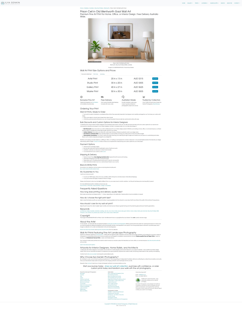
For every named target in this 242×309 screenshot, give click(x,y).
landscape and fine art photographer (116, 223)
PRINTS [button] (196, 3)
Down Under (114, 211)
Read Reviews (156, 104)
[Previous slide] (88, 40)
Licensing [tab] (102, 74)
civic (110, 211)
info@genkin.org (142, 274)
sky (98, 212)
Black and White (83, 290)
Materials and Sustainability (114, 287)
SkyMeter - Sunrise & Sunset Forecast (115, 291)
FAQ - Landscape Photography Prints (116, 273)
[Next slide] (153, 40)
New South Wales (99, 8)
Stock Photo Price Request (113, 286)
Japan (81, 277)
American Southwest (84, 279)
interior (138, 211)
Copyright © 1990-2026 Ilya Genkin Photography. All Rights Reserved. (121, 304)
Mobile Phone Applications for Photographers (117, 299)
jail (141, 211)
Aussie (88, 211)
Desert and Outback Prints (85, 285)
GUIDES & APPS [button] (213, 3)
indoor (131, 211)
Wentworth (106, 8)
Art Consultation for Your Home (114, 277)
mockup (89, 263)
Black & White (96, 185)
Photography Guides (112, 297)
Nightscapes (82, 289)
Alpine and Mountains (85, 280)
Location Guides (111, 296)
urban (111, 212)
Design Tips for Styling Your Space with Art (116, 279)
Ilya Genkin (95, 102)
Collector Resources (112, 282)
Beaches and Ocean (84, 282)
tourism (101, 212)
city (107, 211)
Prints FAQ (90, 185)
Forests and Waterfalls (84, 286)
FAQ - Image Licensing (112, 283)
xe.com (104, 151)
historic (128, 211)
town (105, 212)
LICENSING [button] (204, 3)
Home (81, 8)
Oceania (82, 212)
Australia (91, 8)
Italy (81, 276)
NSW (157, 211)
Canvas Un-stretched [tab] (86, 74)
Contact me (97, 141)
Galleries (86, 8)
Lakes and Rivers (83, 287)
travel (108, 212)
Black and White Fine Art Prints (114, 276)
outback (89, 212)
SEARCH (223, 3)
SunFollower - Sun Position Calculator (116, 294)
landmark (145, 211)
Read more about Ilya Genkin (87, 229)
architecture (83, 211)
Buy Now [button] (155, 78)
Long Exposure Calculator (113, 293)
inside (135, 211)
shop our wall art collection (116, 266)
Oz (92, 212)
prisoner (95, 212)
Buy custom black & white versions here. (89, 169)
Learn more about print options (87, 244)
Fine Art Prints (83, 185)
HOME (183, 3)
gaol (125, 211)
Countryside (82, 283)
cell (105, 211)
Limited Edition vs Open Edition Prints (116, 280)
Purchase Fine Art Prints (113, 274)
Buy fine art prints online (153, 240)
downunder (120, 211)
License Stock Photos (112, 285)
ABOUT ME (229, 3)
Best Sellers (82, 273)
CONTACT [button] (236, 3)
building (102, 211)
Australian (97, 211)
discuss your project (92, 254)
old (86, 212)
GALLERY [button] (189, 3)
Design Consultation (106, 185)
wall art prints (100, 234)
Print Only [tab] (95, 74)
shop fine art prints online (103, 229)
